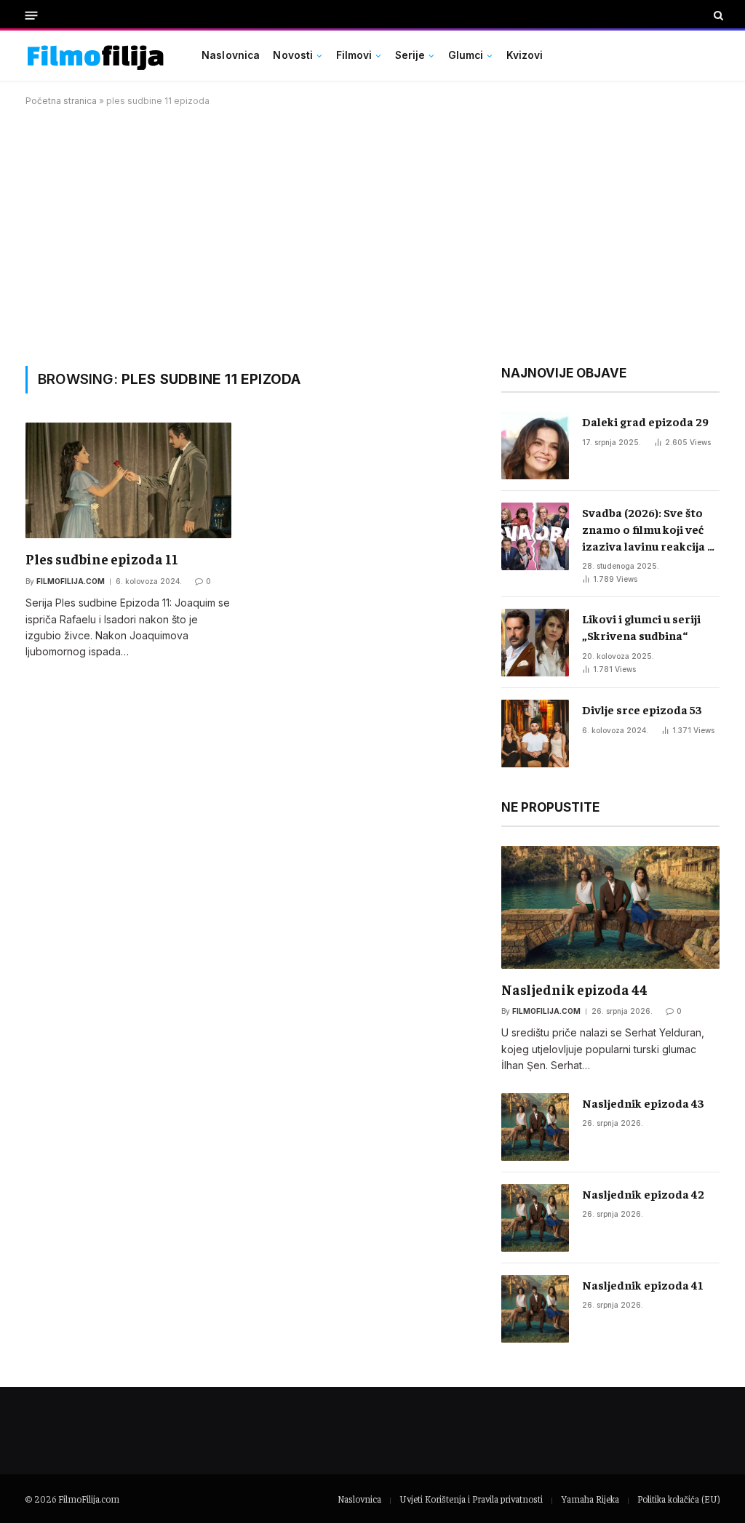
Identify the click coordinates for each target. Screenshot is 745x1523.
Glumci (466, 55)
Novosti (293, 55)
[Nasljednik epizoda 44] (610, 907)
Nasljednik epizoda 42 (643, 1193)
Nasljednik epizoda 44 (574, 989)
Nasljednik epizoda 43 (643, 1102)
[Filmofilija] (96, 55)
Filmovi (354, 55)
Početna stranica (61, 100)
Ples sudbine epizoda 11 (101, 558)
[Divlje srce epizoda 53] (535, 733)
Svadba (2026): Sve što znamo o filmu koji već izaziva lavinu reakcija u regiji (648, 529)
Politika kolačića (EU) (678, 1498)
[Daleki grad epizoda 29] (535, 445)
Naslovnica (231, 55)
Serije (410, 55)
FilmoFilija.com (88, 1498)
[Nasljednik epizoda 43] (535, 1127)
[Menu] (31, 15)
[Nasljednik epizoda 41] (535, 1309)
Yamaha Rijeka (590, 1498)
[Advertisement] (372, 233)
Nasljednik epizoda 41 (643, 1284)
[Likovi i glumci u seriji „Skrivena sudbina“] (535, 642)
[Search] (717, 15)
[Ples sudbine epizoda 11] (128, 480)
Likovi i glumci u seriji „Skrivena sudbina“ (641, 626)
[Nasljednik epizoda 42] (535, 1218)
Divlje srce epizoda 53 (642, 709)
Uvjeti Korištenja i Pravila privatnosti (471, 1498)
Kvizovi (524, 55)
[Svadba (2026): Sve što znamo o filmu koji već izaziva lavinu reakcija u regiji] (535, 536)
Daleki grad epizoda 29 (645, 421)
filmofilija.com (70, 581)
